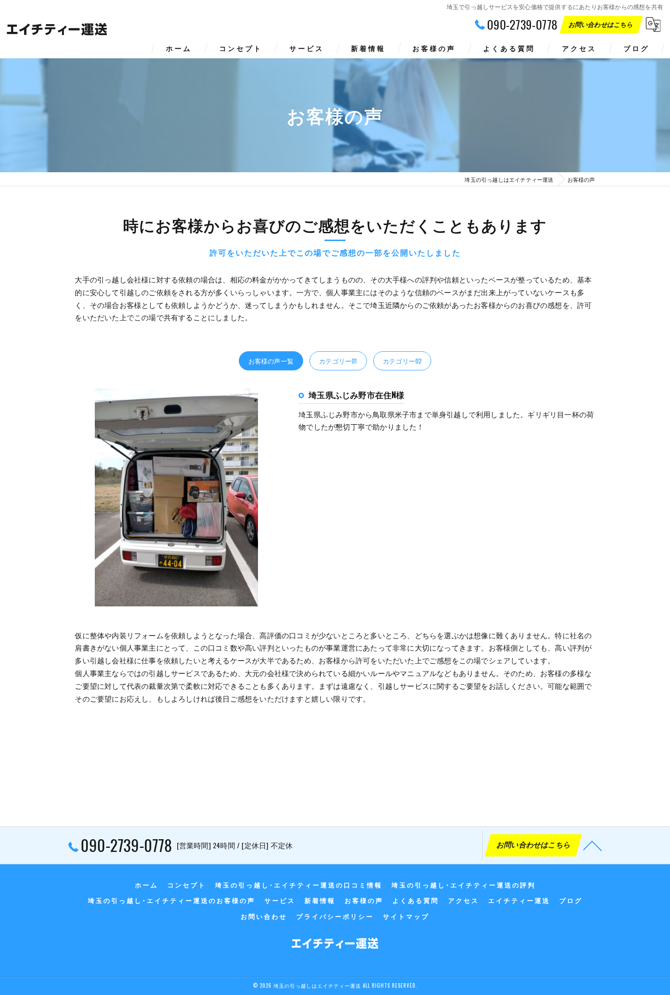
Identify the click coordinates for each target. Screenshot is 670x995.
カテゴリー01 (338, 360)
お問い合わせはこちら (601, 24)
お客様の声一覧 (271, 360)
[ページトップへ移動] (592, 845)
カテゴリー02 (402, 360)
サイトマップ (406, 916)
